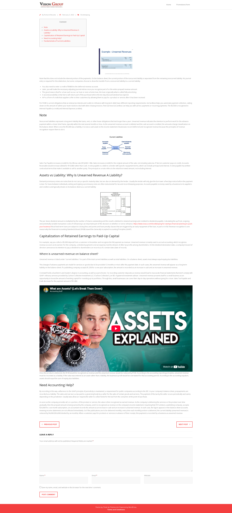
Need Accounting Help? (53, 38)
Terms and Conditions (116, 510)
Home (168, 4)
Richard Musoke (50, 15)
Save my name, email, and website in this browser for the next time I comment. (71, 487)
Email (94, 475)
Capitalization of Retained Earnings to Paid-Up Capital (64, 35)
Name (42, 475)
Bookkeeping (85, 15)
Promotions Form (183, 4)
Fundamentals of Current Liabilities (57, 41)
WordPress (132, 507)
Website (147, 475)
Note (46, 27)
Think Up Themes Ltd (111, 507)
